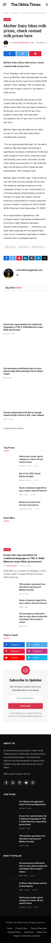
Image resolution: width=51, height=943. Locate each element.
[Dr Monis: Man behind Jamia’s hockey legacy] (10, 886)
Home (9, 928)
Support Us (41, 932)
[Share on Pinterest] (35, 53)
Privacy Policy (26, 716)
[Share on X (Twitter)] (22, 53)
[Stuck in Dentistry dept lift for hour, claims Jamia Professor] (10, 491)
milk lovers (10, 247)
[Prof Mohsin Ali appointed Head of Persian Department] (10, 805)
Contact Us (28, 932)
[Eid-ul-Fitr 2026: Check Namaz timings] (10, 477)
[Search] (46, 4)
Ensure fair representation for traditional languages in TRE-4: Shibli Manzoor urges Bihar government (23, 327)
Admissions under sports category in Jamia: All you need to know (31, 459)
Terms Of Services (39, 928)
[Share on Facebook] (10, 53)
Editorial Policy (14, 932)
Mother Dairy (38, 247)
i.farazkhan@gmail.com (22, 43)
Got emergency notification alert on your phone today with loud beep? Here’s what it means (23, 371)
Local (7, 19)
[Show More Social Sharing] (44, 53)
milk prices (23, 247)
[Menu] (5, 4)
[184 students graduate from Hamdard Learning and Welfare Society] (10, 587)
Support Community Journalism (27, 936)
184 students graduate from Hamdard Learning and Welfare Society (32, 587)
